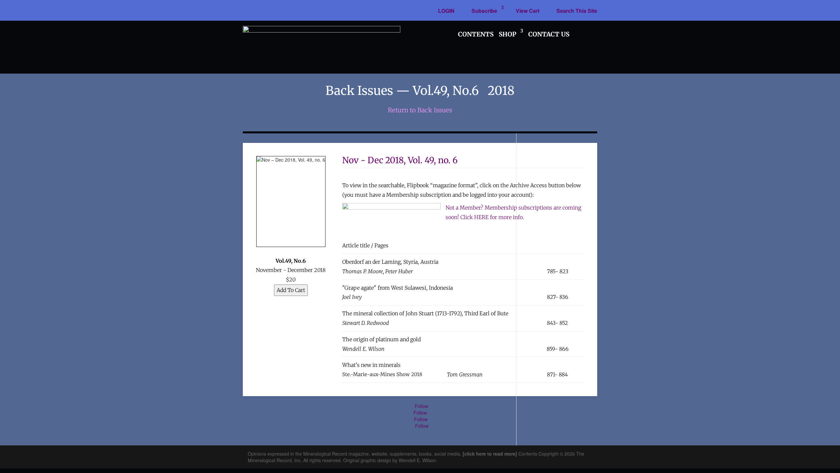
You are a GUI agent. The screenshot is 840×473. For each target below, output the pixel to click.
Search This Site (576, 10)
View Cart (527, 10)
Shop (507, 34)
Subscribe (484, 10)
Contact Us (548, 34)
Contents (476, 34)
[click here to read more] (490, 453)
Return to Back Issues (420, 110)
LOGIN (446, 10)
